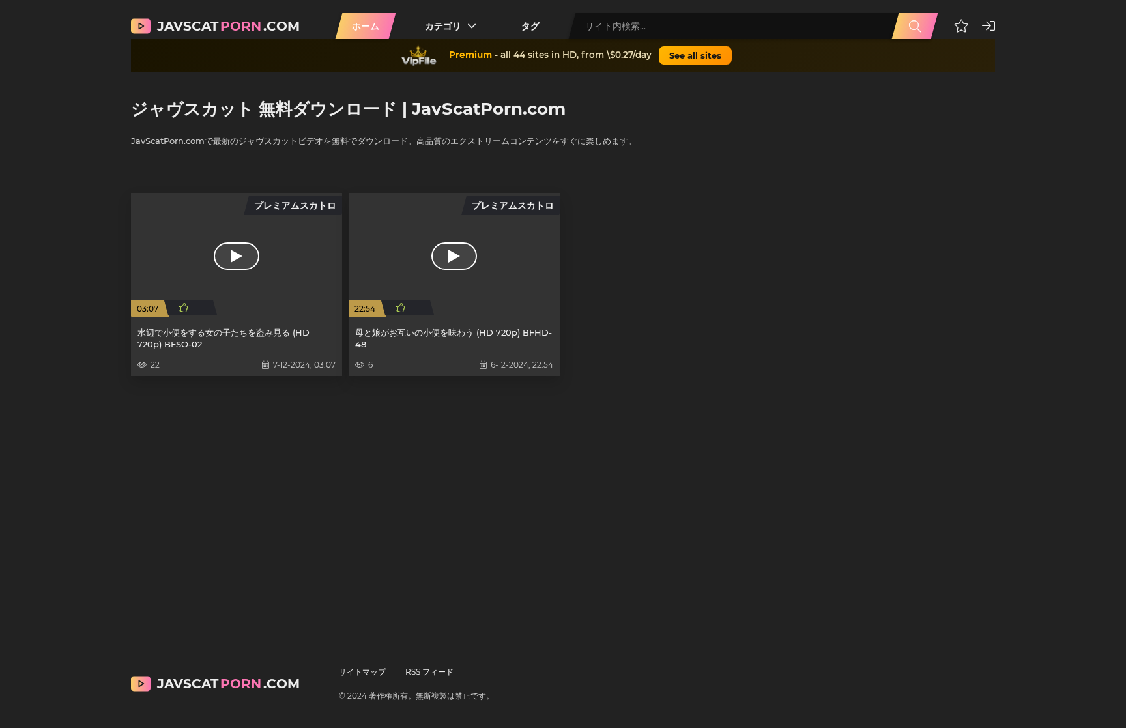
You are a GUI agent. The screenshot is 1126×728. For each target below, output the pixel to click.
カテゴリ (443, 26)
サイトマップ (362, 672)
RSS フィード (429, 672)
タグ (530, 26)
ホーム (365, 26)
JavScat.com (228, 26)
